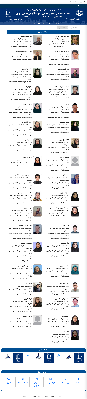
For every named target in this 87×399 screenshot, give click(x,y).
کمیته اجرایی (63, 27)
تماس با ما (8, 382)
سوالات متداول (23, 382)
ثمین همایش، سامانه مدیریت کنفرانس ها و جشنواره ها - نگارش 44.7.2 (43, 397)
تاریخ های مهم (50, 382)
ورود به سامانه (78, 2)
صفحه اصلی (74, 27)
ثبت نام (70, 2)
